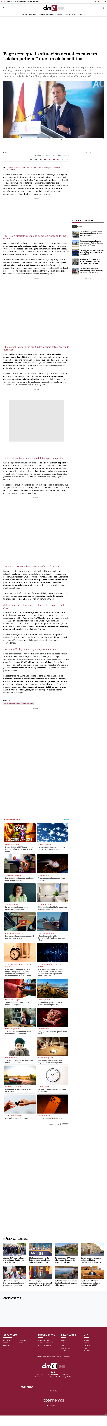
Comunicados (41, 1357)
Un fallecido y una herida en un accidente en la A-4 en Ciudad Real (91, 233)
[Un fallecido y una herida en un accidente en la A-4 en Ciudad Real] (75, 234)
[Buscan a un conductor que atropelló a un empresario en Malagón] (75, 252)
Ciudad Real (65, 1343)
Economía (22, 1340)
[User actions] (104, 1)
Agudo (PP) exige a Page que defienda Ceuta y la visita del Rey (13, 1260)
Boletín (59, 1357)
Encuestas (87, 1345)
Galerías (87, 1350)
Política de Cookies (44, 1345)
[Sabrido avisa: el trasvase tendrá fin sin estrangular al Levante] (66, 1272)
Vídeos (86, 1348)
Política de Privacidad (45, 1343)
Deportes (6, 1345)
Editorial (87, 1343)
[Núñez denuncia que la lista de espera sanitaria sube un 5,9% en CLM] (40, 1249)
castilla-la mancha (14, 703)
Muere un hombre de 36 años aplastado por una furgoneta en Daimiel (90, 261)
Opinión (86, 1340)
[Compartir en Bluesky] (54, 159)
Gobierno (22, 1)
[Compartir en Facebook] (45, 159)
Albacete (64, 1340)
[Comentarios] (31, 159)
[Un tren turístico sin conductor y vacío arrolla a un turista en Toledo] (75, 271)
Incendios (36, 1)
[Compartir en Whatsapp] (67, 159)
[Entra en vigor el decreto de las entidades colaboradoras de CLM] (92, 1249)
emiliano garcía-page (28, 703)
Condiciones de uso (44, 1340)
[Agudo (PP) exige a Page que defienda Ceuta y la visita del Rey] (14, 1249)
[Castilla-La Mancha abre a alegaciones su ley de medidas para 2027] (92, 1272)
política (6, 703)
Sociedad (6, 1343)
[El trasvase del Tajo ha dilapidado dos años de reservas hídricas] (66, 1249)
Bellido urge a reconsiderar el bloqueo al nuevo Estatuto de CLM (40, 1282)
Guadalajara (65, 1348)
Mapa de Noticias (13, 1)
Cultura (21, 1343)
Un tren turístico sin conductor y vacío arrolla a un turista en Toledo (91, 270)
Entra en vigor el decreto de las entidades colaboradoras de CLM (91, 1260)
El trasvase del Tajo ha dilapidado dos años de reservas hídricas (65, 1260)
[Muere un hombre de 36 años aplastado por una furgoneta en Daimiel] (75, 262)
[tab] (74, 226)
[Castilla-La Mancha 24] (53, 8)
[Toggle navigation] (3, 8)
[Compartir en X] (49, 159)
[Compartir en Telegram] (58, 159)
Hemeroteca (51, 1357)
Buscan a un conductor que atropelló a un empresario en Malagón (92, 252)
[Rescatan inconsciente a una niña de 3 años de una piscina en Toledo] (75, 243)
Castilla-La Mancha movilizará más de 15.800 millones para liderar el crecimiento (33, 168)
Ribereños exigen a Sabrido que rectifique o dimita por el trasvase (13, 1282)
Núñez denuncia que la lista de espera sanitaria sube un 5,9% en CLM (39, 1260)
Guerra (29, 1)
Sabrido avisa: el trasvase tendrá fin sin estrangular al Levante (66, 1282)
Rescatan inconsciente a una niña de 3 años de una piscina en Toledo (91, 243)
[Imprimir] (40, 159)
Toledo (63, 1350)
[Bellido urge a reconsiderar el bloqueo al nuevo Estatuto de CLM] (40, 1272)
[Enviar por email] (36, 159)
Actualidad (7, 1340)
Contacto (67, 1357)
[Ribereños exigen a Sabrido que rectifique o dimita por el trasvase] (14, 1272)
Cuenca (63, 1345)
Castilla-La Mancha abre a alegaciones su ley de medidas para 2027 (92, 1282)
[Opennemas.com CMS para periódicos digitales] (53, 1403)
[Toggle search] (103, 8)
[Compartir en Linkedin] (62, 159)
